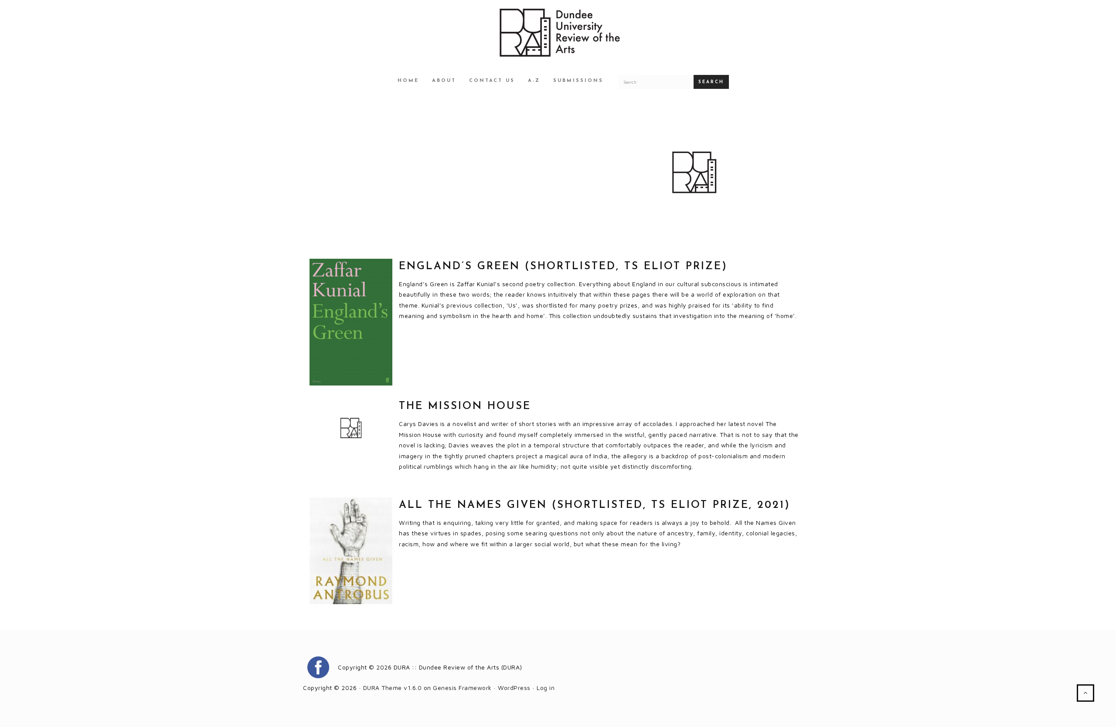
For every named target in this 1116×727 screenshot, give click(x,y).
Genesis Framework (462, 687)
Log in (546, 687)
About (444, 80)
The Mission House (465, 406)
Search (711, 82)
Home (408, 80)
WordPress (514, 687)
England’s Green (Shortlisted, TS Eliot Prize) (563, 266)
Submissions (578, 80)
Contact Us (492, 80)
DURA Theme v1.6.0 (392, 687)
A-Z (534, 80)
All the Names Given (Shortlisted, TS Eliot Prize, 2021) (594, 505)
